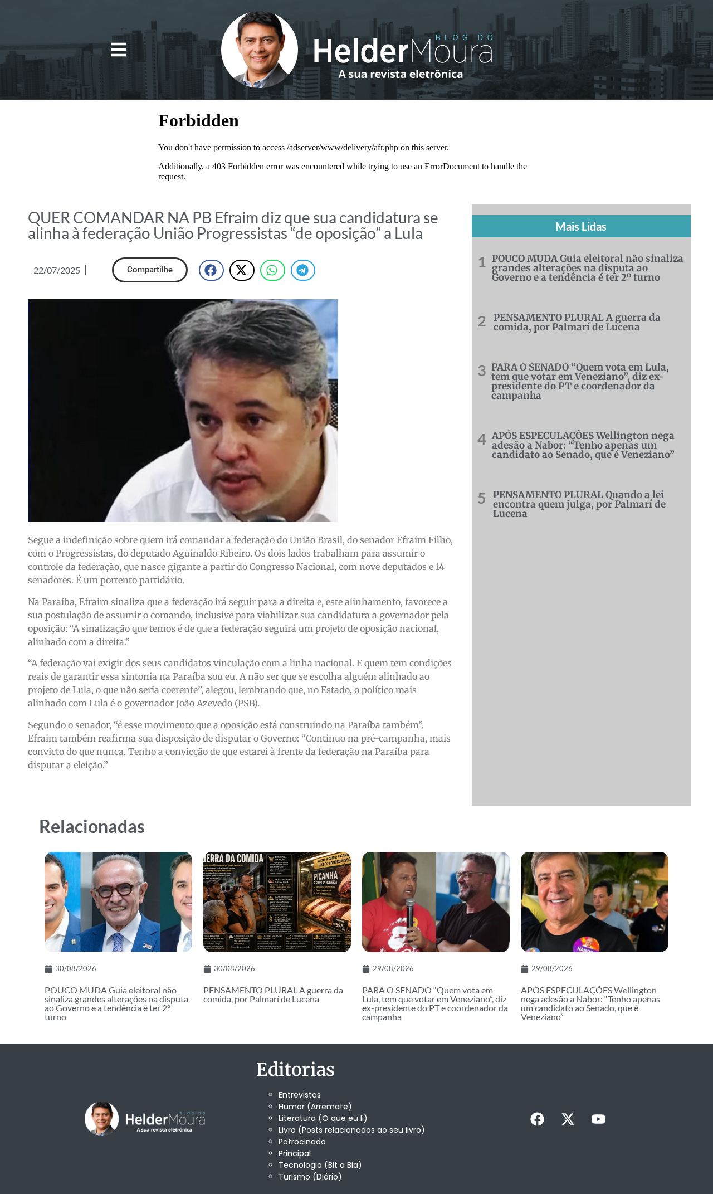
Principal (295, 1153)
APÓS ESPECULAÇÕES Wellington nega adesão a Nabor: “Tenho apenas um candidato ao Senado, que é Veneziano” (583, 445)
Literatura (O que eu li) (323, 1118)
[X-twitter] (568, 1119)
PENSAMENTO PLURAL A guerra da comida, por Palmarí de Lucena (577, 322)
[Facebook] (537, 1119)
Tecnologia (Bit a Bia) (320, 1165)
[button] (118, 50)
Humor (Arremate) (315, 1106)
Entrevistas (300, 1094)
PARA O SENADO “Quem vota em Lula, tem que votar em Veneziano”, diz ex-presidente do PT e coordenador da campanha (580, 381)
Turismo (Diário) (310, 1176)
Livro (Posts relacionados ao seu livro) (352, 1129)
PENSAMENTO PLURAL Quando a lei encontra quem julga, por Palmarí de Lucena (579, 504)
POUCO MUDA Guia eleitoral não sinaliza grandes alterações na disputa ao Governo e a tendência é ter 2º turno (587, 268)
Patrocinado (302, 1141)
